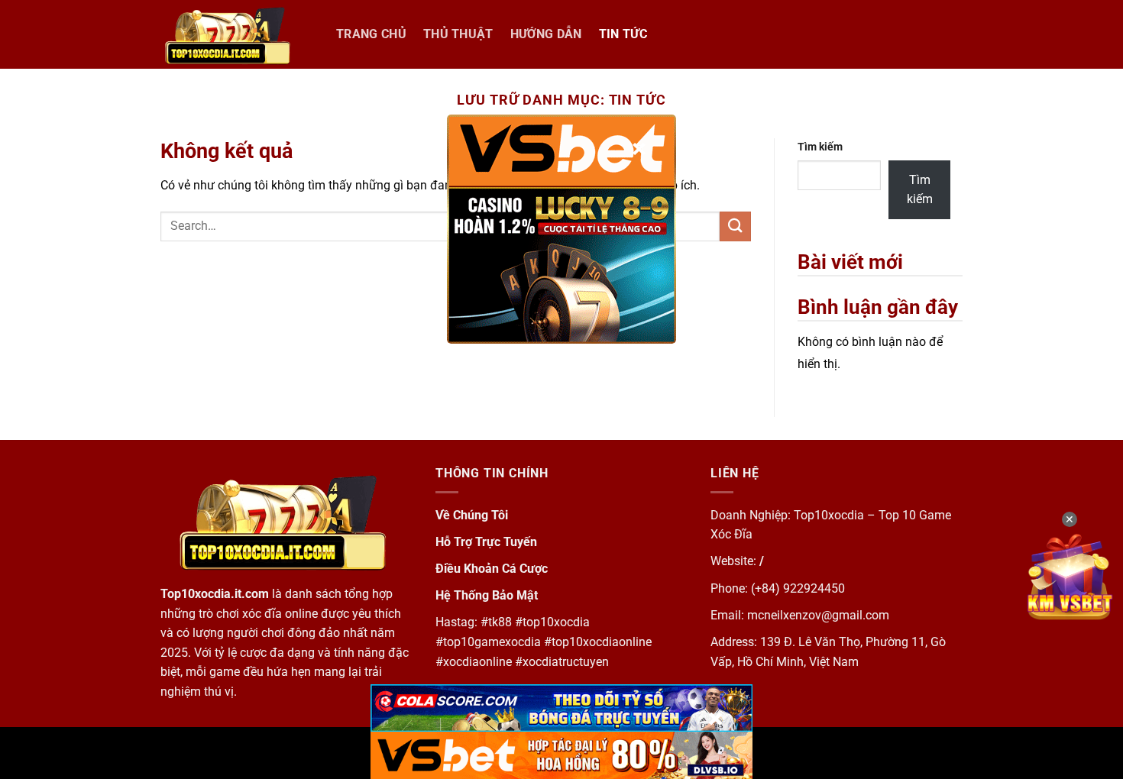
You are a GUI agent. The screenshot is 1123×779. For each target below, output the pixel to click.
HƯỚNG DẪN (546, 34)
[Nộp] (735, 226)
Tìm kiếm (820, 147)
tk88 (500, 622)
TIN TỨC (623, 34)
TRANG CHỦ (371, 34)
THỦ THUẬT (458, 34)
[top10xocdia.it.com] (236, 34)
